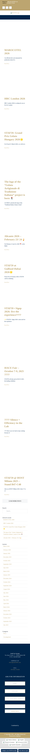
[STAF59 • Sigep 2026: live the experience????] (15, 296)
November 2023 (7, 614)
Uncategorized (7, 637)
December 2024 (7, 578)
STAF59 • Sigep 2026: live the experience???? (13, 311)
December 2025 (7, 557)
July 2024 (5, 592)
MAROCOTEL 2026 (8, 519)
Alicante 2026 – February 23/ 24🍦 (12, 537)
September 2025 (7, 564)
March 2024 (6, 607)
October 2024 (6, 582)
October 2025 (6, 560)
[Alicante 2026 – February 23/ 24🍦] (15, 223)
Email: (15, 695)
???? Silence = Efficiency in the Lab (13, 423)
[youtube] (10, 7)
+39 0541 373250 (11, 3)
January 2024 (6, 610)
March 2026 (6, 546)
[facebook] (3, 7)
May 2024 (6, 600)
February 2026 (7, 550)
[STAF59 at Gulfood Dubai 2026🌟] (15, 259)
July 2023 (5, 625)
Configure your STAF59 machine (9, 750)
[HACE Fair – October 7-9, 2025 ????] (15, 347)
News (4, 633)
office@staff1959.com (12, 1)
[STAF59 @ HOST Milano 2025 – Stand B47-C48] (15, 458)
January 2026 (6, 553)
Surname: (15, 687)
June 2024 (6, 596)
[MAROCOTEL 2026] (15, 35)
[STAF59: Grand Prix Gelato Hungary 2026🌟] (15, 122)
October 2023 (6, 617)
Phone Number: (15, 702)
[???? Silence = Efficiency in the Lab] (15, 403)
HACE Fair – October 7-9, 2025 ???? (14, 371)
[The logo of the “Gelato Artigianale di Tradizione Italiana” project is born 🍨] (15, 166)
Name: (15, 680)
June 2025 (6, 567)
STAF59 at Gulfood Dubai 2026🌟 (12, 268)
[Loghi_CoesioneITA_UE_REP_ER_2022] (15, 728)
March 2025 (6, 571)
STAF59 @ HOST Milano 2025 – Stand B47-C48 (14, 481)
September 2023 (7, 621)
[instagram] (7, 7)
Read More (6, 63)
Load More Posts (15, 501)
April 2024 (6, 603)
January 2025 (6, 575)
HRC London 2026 (14, 98)
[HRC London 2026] (15, 82)
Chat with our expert (23, 750)
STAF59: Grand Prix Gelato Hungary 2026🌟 (13, 136)
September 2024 (7, 585)
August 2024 (6, 589)
